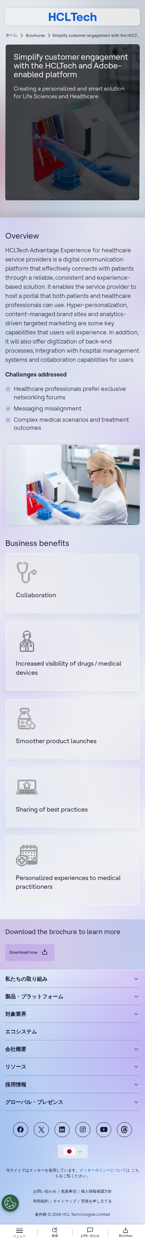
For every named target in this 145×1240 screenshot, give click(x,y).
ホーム (11, 35)
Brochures (35, 35)
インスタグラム (82, 1129)
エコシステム (21, 1031)
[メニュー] (19, 1231)
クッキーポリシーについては (105, 1170)
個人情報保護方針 (96, 1191)
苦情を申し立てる (96, 1201)
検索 (55, 1236)
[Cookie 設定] (10, 1203)
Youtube (103, 1129)
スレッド (124, 1129)
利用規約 (41, 1201)
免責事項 (68, 1191)
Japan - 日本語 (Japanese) (72, 1151)
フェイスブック (20, 1129)
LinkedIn (62, 1129)
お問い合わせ (44, 1191)
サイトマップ (64, 1201)
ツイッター (41, 1129)
